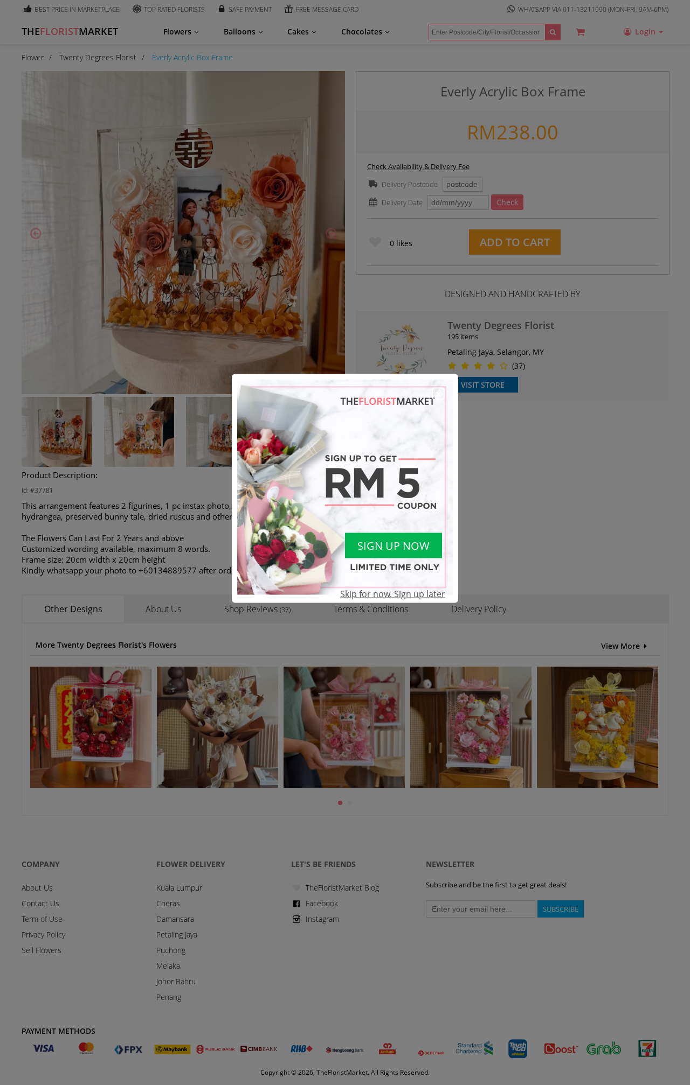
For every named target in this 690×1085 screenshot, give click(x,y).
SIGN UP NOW (393, 545)
